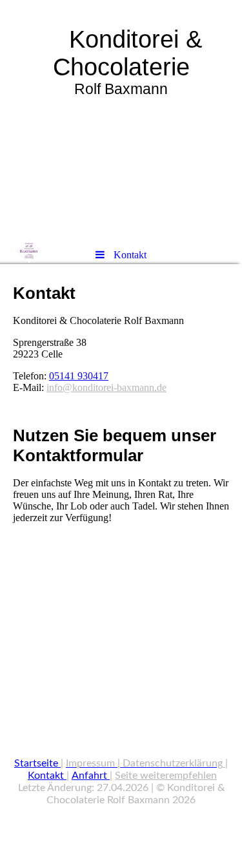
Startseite (36, 763)
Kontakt (46, 775)
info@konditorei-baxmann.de (106, 387)
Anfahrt (89, 775)
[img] (121, 119)
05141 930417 (78, 375)
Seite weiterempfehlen (166, 775)
